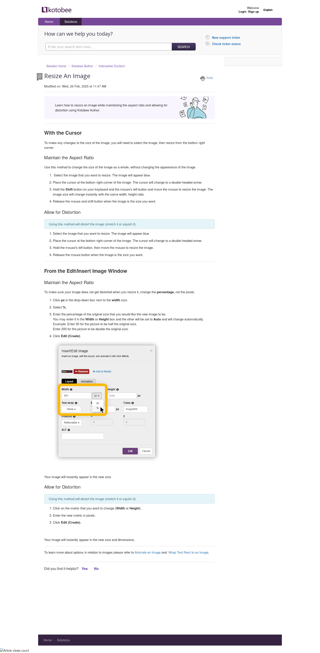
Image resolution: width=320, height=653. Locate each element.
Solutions (70, 21)
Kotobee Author (82, 66)
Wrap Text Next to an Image (188, 552)
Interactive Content (112, 66)
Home (49, 21)
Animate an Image (148, 552)
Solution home (56, 66)
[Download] (151, 277)
